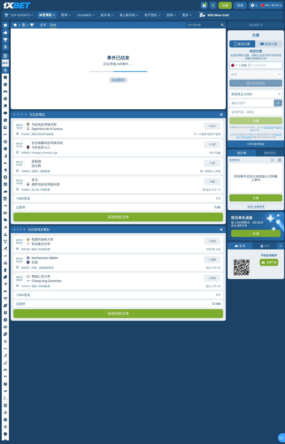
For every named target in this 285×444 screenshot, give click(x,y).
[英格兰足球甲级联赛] (32, 25)
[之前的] (14, 114)
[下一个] (26, 114)
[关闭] (280, 245)
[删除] (221, 114)
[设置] (254, 5)
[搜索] (222, 25)
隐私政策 (269, 127)
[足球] (23, 25)
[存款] (213, 5)
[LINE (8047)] (15, 25)
